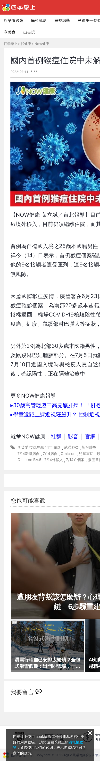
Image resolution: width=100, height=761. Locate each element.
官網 (90, 436)
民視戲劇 (39, 20)
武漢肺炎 (71, 447)
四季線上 (10, 44)
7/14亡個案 (75, 459)
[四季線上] (18, 7)
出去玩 (29, 32)
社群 (56, 436)
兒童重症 (86, 453)
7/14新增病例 (28, 453)
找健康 (26, 44)
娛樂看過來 (13, 20)
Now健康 (41, 44)
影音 (73, 436)
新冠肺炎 (89, 447)
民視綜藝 (62, 20)
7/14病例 (50, 453)
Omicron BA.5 (29, 459)
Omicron (68, 453)
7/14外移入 (53, 459)
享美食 (10, 32)
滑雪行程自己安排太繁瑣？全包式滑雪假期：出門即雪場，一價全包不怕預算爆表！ (47, 663)
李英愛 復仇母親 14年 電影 (39, 447)
